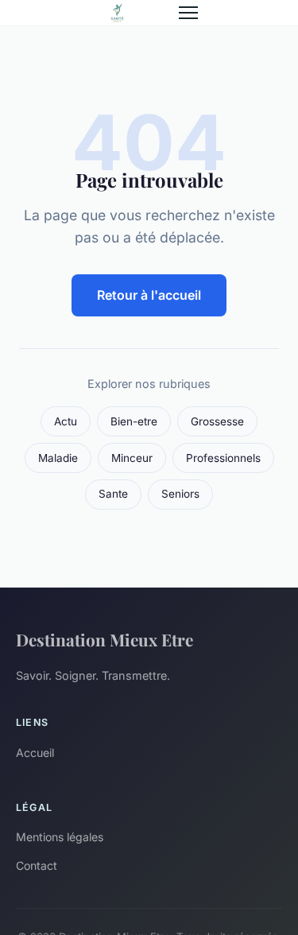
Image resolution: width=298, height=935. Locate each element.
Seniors (180, 493)
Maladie (58, 458)
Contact (36, 865)
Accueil (35, 752)
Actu (65, 421)
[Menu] (188, 12)
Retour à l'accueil (149, 295)
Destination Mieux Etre (104, 639)
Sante (113, 493)
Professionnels (223, 458)
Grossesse (217, 421)
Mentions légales (59, 837)
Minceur (132, 458)
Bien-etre (133, 421)
